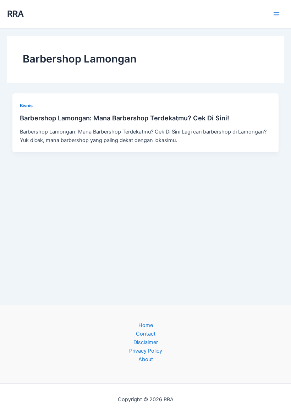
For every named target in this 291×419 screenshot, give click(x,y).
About (145, 359)
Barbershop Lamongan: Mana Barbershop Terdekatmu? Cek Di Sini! (124, 118)
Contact (145, 334)
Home (145, 325)
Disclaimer (145, 342)
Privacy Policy (145, 351)
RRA (15, 14)
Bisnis (26, 105)
